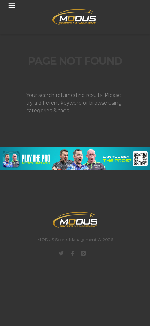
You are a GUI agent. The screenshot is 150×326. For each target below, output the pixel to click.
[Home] (69, 17)
